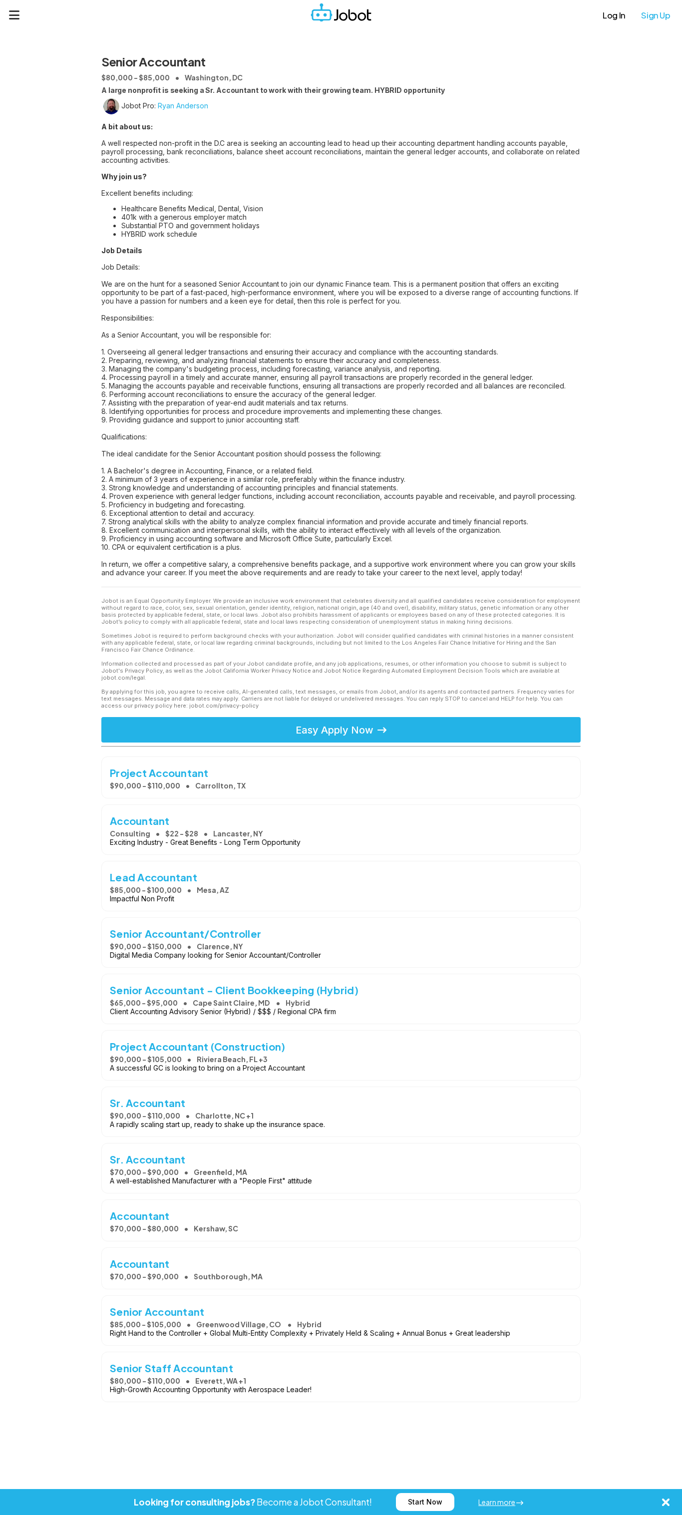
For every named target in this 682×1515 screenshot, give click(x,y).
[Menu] (14, 14)
